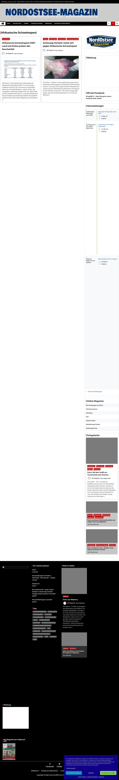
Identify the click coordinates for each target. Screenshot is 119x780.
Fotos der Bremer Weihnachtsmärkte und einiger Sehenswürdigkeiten (101, 521)
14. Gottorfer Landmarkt (50, 617)
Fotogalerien (91, 466)
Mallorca (65, 596)
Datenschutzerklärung (92, 776)
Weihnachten (99, 517)
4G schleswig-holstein (38, 614)
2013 (35, 639)
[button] (109, 23)
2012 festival (53, 636)
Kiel (87, 417)
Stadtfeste (91, 517)
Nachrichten (17, 23)
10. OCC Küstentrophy (38, 617)
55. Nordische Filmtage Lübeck (48, 622)
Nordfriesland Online (93, 424)
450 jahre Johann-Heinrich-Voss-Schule (42, 633)
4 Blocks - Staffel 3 (52, 611)
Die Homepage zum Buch (94, 405)
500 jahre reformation (38, 636)
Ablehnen (91, 773)
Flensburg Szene (91, 409)
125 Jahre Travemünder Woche (48, 631)
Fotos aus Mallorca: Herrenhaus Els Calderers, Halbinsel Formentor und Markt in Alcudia (73, 652)
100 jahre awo (36, 631)
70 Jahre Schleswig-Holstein (39, 628)
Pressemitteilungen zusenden (42, 599)
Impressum (101, 776)
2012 (46, 636)
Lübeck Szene (90, 420)
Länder (26, 23)
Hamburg (89, 413)
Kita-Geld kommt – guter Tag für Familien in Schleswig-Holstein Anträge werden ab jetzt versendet (43, 592)
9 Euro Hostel (48, 614)
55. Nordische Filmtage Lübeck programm (42, 625)
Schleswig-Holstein (72, 39)
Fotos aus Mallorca (70, 599)
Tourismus (97, 469)
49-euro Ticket (36, 622)
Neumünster (61, 39)
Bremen (90, 515)
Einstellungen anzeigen (108, 773)
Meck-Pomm (100, 466)
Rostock (90, 469)
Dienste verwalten (71, 768)
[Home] (2, 23)
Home (8, 23)
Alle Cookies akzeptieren (74, 773)
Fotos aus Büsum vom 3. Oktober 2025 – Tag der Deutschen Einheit (100, 548)
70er (49, 628)
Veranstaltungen (36, 23)
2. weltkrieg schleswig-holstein (40, 611)
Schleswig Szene (91, 428)
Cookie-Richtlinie (82, 776)
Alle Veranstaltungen (95, 391)
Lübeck (45, 39)
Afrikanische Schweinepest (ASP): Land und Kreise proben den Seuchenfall (18, 46)
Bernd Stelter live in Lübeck (107, 259)
